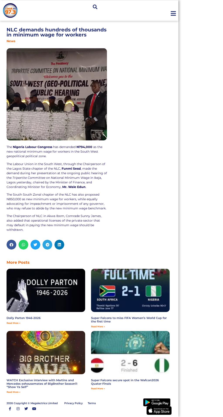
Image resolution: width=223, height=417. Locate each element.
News (11, 41)
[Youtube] (34, 408)
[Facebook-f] (10, 408)
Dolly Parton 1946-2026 (24, 318)
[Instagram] (18, 408)
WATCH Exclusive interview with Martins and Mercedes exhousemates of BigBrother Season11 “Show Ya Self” (42, 383)
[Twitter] (26, 408)
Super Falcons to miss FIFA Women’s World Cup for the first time (129, 319)
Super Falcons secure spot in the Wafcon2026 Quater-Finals (125, 381)
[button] (95, 6)
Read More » (13, 323)
